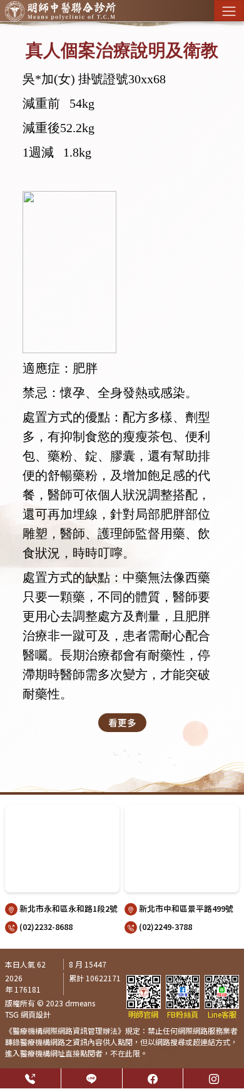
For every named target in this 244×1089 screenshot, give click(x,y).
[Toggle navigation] (229, 10)
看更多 (122, 722)
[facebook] (153, 1078)
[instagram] (213, 1078)
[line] (91, 1078)
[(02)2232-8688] (30, 1078)
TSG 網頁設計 (28, 1014)
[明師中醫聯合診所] (60, 11)
